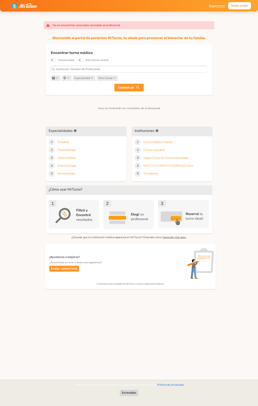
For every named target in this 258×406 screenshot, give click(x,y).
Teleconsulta (66, 60)
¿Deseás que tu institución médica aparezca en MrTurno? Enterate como (128, 237)
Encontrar (126, 88)
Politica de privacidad (170, 385)
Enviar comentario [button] (64, 268)
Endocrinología (66, 166)
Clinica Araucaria (153, 150)
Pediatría (63, 142)
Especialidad (82, 78)
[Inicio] (24, 6)
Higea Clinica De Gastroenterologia (165, 158)
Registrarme (217, 6)
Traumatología (66, 150)
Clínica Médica (66, 158)
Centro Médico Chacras (158, 142)
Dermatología (66, 174)
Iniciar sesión (239, 5)
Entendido (129, 392)
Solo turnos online (97, 60)
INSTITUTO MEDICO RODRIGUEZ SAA (168, 166)
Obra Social (105, 78)
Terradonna (150, 174)
